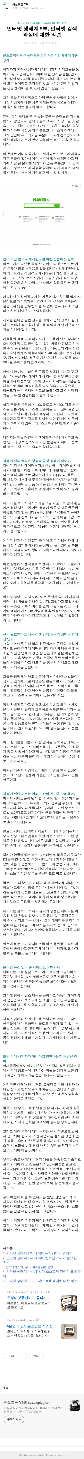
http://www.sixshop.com (20, 1320)
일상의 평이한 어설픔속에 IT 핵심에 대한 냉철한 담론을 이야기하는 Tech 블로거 (33, 1409)
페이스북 (32, 1374)
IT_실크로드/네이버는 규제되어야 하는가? (42, 22)
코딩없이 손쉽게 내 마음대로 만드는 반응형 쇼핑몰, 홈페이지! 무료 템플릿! (30, 1334)
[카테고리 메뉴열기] (77, 6)
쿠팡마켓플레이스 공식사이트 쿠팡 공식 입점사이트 (28, 1298)
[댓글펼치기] (10, 1388)
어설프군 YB (20, 4)
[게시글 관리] (22, 1356)
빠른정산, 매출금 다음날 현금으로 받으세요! (29, 1305)
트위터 (51, 1374)
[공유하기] (17, 1356)
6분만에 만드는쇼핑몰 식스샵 (30, 1326)
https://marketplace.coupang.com (25, 1292)
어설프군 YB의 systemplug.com (27, 1402)
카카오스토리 (42, 1374)
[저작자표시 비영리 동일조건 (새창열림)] (49, 1356)
